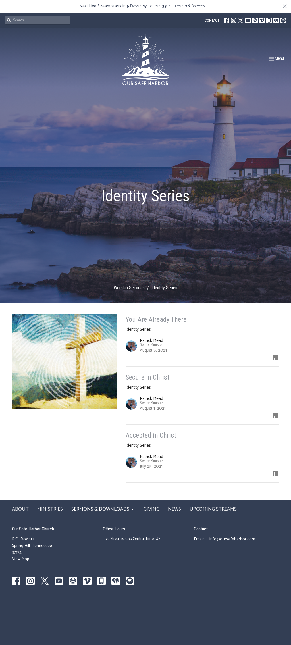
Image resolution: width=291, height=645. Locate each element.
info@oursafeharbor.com (232, 539)
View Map (20, 559)
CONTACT (212, 20)
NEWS (174, 509)
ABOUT (20, 509)
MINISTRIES (50, 509)
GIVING (151, 509)
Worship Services (129, 287)
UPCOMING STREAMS (213, 509)
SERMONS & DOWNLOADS (100, 509)
